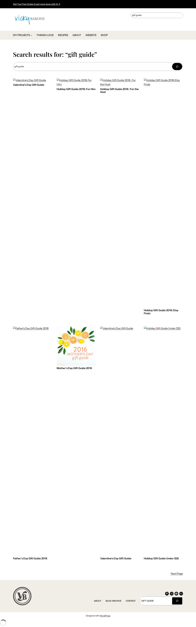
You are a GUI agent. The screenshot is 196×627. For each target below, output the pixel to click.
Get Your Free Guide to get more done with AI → (36, 4)
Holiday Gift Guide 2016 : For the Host (119, 91)
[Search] (177, 66)
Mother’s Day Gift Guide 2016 (74, 368)
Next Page (177, 573)
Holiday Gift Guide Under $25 (161, 558)
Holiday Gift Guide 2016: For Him (76, 89)
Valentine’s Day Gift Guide (28, 84)
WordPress (105, 615)
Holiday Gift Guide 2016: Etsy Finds (161, 312)
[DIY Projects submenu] (31, 35)
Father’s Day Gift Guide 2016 (30, 558)
